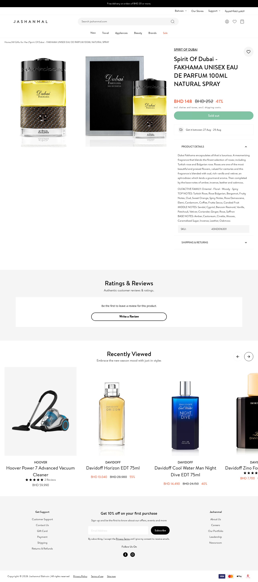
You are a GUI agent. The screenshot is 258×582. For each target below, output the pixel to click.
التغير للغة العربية (234, 11)
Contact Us (42, 525)
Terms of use (97, 576)
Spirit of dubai (186, 49)
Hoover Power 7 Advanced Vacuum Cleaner (40, 471)
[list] (131, 427)
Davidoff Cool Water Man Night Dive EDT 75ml (185, 471)
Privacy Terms (123, 538)
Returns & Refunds (42, 548)
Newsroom (215, 543)
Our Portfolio (215, 531)
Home (8, 42)
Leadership (215, 537)
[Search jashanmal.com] (172, 21)
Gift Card (42, 531)
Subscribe (160, 530)
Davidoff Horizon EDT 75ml (113, 468)
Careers (215, 525)
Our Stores (197, 11)
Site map (111, 576)
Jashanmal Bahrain (39, 576)
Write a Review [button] (129, 316)
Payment (42, 537)
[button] (242, 21)
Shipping (42, 543)
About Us (215, 519)
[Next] (248, 356)
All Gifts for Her (20, 42)
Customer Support (42, 519)
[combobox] (128, 21)
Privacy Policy (80, 576)
